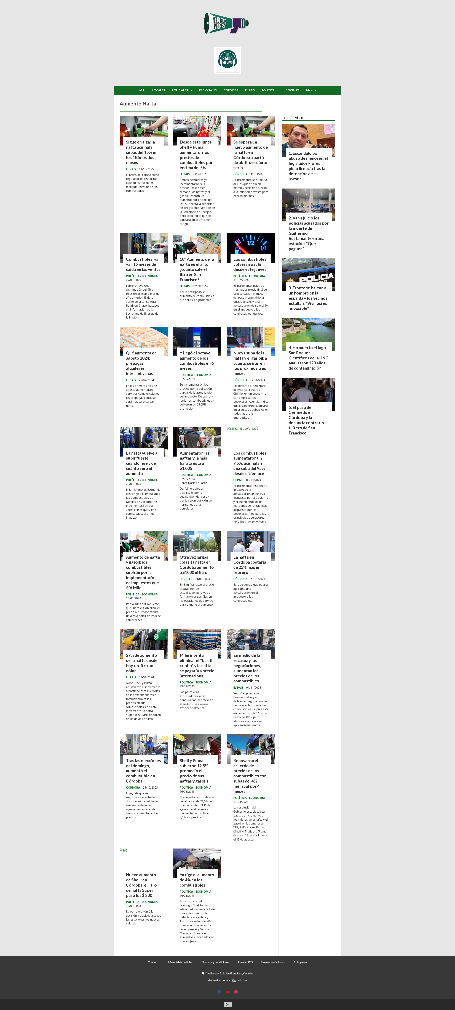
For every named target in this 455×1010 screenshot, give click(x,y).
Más (309, 90)
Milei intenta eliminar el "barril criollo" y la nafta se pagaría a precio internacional (197, 665)
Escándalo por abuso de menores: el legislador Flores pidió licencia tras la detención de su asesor (308, 166)
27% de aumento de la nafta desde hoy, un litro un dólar (141, 663)
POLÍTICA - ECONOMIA (142, 276)
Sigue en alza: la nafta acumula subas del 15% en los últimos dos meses (141, 152)
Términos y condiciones (215, 962)
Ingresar (302, 962)
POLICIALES (180, 90)
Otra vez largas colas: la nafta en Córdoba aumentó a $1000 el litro (197, 565)
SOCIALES (292, 90)
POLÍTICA (268, 90)
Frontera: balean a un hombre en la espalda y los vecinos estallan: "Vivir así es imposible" (308, 298)
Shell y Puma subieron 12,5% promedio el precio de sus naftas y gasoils (194, 770)
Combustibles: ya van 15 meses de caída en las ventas (143, 264)
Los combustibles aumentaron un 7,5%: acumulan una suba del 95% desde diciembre (249, 463)
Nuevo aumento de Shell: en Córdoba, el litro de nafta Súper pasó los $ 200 (141, 885)
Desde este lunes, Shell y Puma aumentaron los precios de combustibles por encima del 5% (196, 154)
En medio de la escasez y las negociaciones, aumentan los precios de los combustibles (247, 668)
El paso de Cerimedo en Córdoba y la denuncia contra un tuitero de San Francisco (306, 420)
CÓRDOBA (231, 90)
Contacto (153, 962)
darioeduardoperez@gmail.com (227, 980)
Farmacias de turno (273, 962)
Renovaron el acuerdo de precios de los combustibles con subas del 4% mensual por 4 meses (249, 776)
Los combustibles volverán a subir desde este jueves (249, 264)
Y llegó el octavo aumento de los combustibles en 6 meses (197, 360)
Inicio (142, 90)
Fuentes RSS (245, 962)
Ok (227, 1004)
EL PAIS (250, 90)
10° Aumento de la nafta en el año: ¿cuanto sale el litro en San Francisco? (197, 269)
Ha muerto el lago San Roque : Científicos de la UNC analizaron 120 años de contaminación (308, 357)
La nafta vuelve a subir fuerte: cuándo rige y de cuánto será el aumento (141, 463)
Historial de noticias (180, 962)
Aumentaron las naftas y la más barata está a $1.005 (195, 460)
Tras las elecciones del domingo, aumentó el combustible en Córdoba (143, 770)
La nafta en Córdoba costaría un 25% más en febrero (249, 565)
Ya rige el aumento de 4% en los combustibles (197, 879)
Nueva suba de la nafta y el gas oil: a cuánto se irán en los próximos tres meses (250, 363)
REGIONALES (208, 90)
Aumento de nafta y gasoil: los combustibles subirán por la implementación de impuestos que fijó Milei (143, 572)
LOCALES (158, 90)
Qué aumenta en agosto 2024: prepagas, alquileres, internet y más (141, 363)
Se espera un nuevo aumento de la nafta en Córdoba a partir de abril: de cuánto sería (250, 154)
